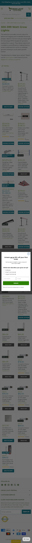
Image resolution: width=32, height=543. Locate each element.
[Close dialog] (28, 254)
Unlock (16, 283)
